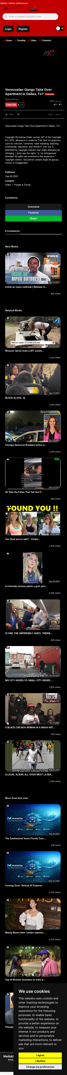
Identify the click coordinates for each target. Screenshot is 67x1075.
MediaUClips (12, 99)
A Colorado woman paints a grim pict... (26, 586)
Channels (46, 40)
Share (50, 114)
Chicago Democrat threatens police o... (26, 445)
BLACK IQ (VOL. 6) (15, 398)
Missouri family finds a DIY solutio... (24, 351)
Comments (33, 206)
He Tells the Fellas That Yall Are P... (24, 492)
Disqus (33, 218)
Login (8, 29)
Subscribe (11, 105)
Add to (58, 114)
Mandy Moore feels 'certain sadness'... (25, 932)
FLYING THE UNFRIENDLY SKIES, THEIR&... (28, 633)
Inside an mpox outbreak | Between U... (26, 287)
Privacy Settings (8, 1073)
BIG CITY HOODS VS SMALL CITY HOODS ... (29, 680)
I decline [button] (40, 1060)
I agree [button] (40, 1055)
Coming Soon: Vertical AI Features (23, 885)
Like (10, 114)
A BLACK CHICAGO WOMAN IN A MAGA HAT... (30, 727)
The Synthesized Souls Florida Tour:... (25, 838)
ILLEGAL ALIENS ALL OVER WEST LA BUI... (29, 774)
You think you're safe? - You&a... (22, 539)
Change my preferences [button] (40, 1066)
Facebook (33, 212)
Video (33, 40)
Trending (20, 40)
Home (9, 40)
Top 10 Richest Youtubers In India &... (25, 979)
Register (23, 29)
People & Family (22, 184)
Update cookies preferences (14, 3)
